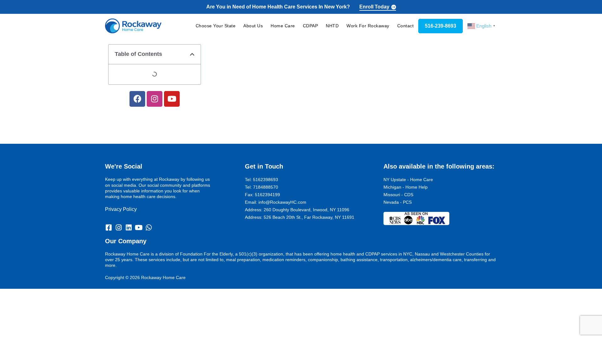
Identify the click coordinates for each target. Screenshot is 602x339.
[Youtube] (172, 99)
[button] (192, 54)
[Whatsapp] (148, 227)
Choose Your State (216, 25)
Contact (405, 25)
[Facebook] (137, 99)
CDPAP (310, 25)
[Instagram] (154, 99)
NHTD (332, 25)
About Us (253, 25)
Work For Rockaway (367, 25)
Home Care (283, 25)
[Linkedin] (128, 227)
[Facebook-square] (108, 227)
